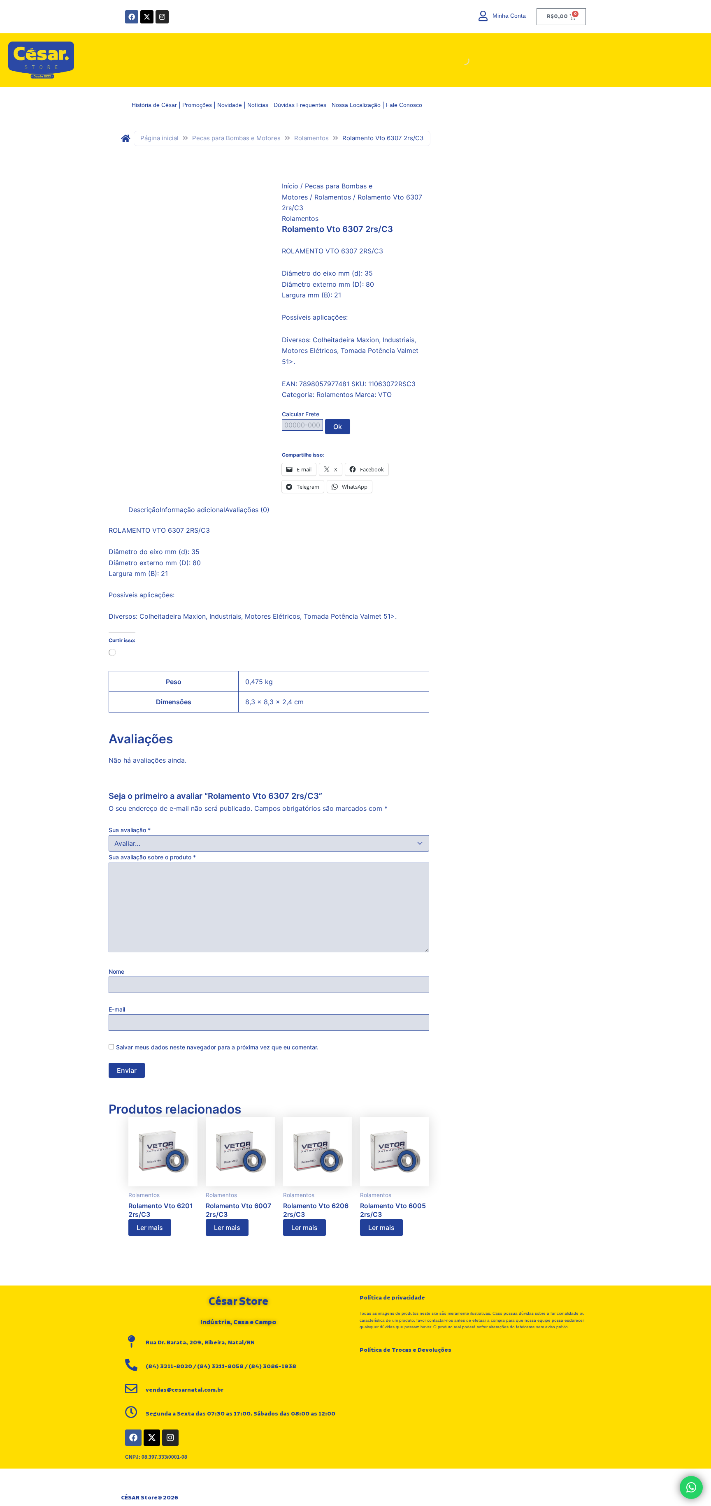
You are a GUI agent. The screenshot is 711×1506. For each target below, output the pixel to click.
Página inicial (159, 138)
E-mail (117, 1009)
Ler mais (150, 1227)
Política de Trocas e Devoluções (405, 1350)
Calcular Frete (300, 414)
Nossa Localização (356, 105)
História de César (154, 105)
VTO (385, 394)
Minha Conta (509, 15)
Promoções (197, 105)
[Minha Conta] (483, 16)
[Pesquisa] (577, 60)
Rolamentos (311, 138)
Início (290, 186)
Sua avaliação (130, 829)
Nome (116, 971)
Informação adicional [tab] (192, 510)
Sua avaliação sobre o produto (152, 857)
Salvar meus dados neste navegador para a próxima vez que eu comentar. (217, 1047)
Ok (337, 426)
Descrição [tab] (144, 510)
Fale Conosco (404, 105)
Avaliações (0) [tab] (247, 510)
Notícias (257, 105)
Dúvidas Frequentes (300, 105)
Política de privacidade (392, 1298)
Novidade (229, 105)
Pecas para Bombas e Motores (236, 138)
